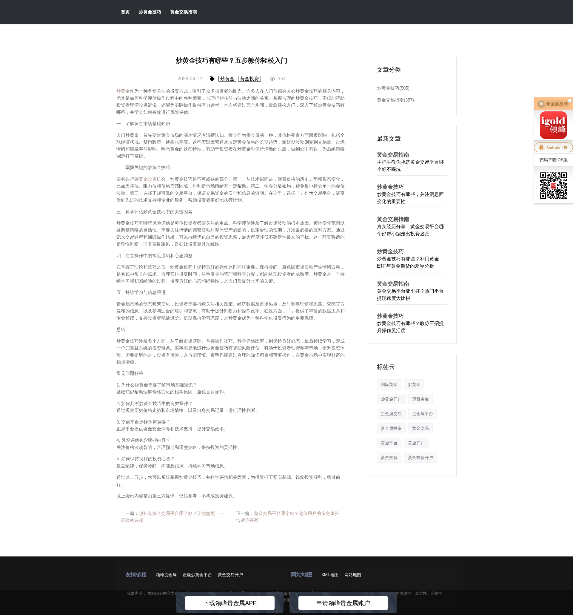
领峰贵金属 (166, 574)
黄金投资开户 (420, 457)
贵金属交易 (391, 413)
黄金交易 (420, 428)
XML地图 (329, 574)
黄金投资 (249, 78)
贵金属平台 (422, 413)
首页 (125, 11)
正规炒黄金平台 (197, 574)
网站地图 (352, 574)
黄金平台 (389, 443)
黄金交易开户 (230, 574)
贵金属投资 (391, 428)
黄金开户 (416, 443)
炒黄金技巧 (150, 11)
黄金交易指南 (183, 11)
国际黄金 (389, 384)
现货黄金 (420, 399)
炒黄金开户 (391, 399)
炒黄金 (227, 78)
